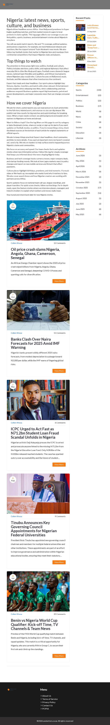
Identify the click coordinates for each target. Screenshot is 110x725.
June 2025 (88, 209)
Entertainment (88, 95)
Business (88, 106)
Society (88, 127)
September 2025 (88, 193)
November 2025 (88, 182)
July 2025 (88, 204)
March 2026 (88, 171)
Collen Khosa (16, 243)
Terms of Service (50, 699)
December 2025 (88, 177)
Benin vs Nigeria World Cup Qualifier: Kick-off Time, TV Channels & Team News (34, 624)
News (88, 117)
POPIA (45, 708)
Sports (88, 90)
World (88, 111)
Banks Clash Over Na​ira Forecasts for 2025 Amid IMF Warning (35, 343)
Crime (88, 122)
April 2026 (88, 166)
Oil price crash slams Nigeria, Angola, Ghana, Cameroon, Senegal (35, 253)
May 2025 (88, 214)
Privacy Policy (48, 702)
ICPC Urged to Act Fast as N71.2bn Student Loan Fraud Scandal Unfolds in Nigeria (35, 433)
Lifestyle (88, 138)
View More (59, 281)
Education (88, 133)
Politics (88, 100)
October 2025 (88, 188)
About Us (46, 695)
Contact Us (47, 705)
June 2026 (88, 155)
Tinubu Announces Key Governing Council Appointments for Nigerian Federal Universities (34, 528)
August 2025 (88, 198)
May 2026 (88, 161)
